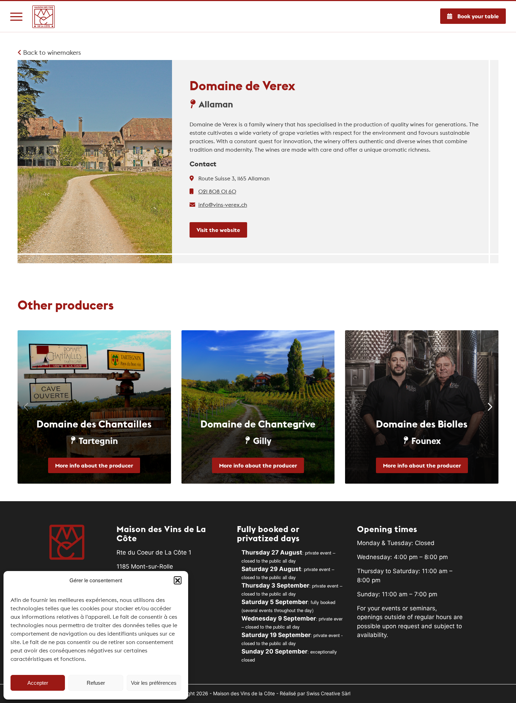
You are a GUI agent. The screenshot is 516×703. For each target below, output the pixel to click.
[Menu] (16, 16)
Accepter (37, 683)
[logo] (43, 16)
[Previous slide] (26, 406)
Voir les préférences (154, 683)
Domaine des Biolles (422, 424)
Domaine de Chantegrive (258, 424)
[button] (177, 580)
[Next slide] (490, 406)
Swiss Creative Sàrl (328, 693)
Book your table (478, 16)
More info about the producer (94, 465)
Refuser (96, 683)
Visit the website (218, 229)
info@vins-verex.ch (222, 204)
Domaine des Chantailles (94, 424)
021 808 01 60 (217, 191)
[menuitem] (16, 16)
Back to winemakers (51, 52)
